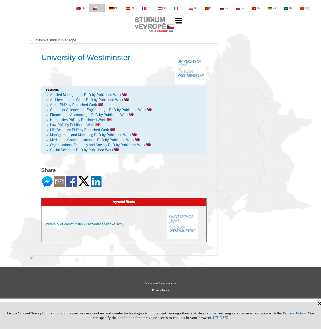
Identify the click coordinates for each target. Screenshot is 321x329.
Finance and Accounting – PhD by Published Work (89, 115)
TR (258, 8)
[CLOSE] (220, 318)
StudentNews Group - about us (160, 283)
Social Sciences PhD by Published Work (82, 150)
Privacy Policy (294, 313)
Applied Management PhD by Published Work (86, 95)
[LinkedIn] (96, 185)
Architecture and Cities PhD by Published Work (87, 100)
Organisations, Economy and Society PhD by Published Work (98, 145)
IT (180, 8)
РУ (226, 8)
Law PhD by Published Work (72, 125)
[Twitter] (83, 184)
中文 (307, 8)
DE (116, 8)
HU (164, 8)
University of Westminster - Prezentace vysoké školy (84, 224)
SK (242, 8)
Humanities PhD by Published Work (78, 120)
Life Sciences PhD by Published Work (80, 130)
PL (195, 8)
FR (148, 8)
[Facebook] (71, 185)
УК (274, 8)
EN (83, 8)
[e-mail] (59, 185)
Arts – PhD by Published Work (74, 105)
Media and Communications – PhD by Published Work (92, 140)
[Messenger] (47, 185)
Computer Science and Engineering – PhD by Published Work (98, 110)
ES (132, 8)
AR (290, 8)
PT (210, 8)
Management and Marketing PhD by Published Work (91, 135)
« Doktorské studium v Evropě (53, 40)
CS (99, 8)
